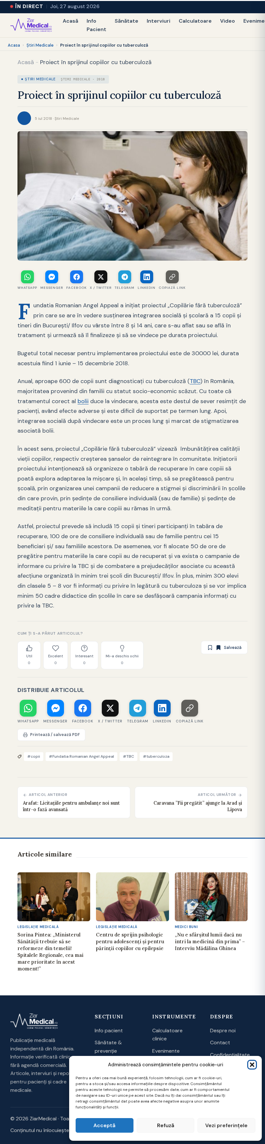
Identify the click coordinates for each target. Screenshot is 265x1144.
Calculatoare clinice (167, 1034)
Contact (220, 1042)
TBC (195, 381)
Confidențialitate (230, 1054)
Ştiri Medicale (40, 45)
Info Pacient (96, 25)
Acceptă (104, 1125)
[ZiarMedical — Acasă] (31, 25)
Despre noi (223, 1030)
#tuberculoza (156, 756)
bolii (83, 401)
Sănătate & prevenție (108, 1046)
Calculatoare (195, 20)
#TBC (128, 756)
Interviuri (158, 20)
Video (227, 20)
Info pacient (109, 1030)
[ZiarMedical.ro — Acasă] (34, 1021)
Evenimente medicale (166, 1055)
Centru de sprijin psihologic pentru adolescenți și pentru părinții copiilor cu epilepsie (130, 941)
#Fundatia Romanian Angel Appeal (81, 756)
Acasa (14, 45)
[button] (252, 1064)
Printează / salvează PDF (55, 734)
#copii (33, 756)
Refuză (165, 1125)
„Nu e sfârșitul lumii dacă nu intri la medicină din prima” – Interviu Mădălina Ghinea (210, 941)
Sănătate (126, 20)
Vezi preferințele (226, 1125)
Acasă (70, 20)
